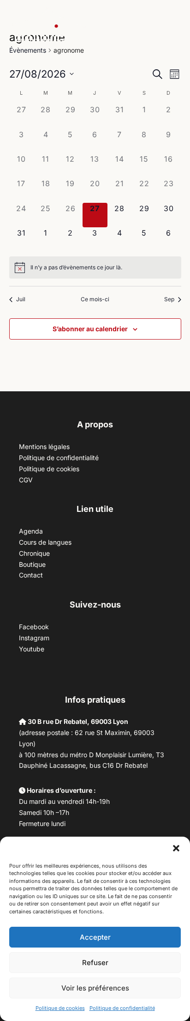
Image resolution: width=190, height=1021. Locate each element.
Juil (20, 299)
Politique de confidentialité (122, 1008)
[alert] (76, 268)
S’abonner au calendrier (90, 329)
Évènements (27, 50)
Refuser (95, 962)
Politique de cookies (60, 1008)
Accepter (95, 937)
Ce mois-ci (95, 299)
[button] (176, 848)
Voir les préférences (95, 988)
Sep (169, 299)
